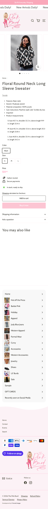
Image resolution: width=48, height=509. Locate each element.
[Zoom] (38, 66)
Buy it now (24, 205)
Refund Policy (35, 496)
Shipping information (10, 214)
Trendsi (4, 95)
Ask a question (8, 219)
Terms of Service (8, 499)
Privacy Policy (22, 499)
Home (4, 78)
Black (6, 151)
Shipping (5, 193)
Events (4, 428)
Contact (5, 424)
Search (4, 432)
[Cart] (38, 21)
